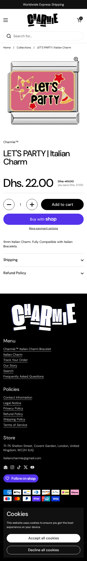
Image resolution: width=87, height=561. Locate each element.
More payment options (43, 228)
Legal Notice (12, 403)
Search (8, 371)
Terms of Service (15, 425)
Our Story (10, 365)
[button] (79, 20)
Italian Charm (12, 354)
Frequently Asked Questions (23, 376)
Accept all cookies (43, 538)
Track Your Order (15, 360)
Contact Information (17, 397)
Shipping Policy (14, 419)
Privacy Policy (13, 408)
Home (7, 47)
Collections (24, 47)
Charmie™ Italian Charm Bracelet (27, 349)
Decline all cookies (43, 550)
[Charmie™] (42, 20)
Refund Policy (13, 414)
